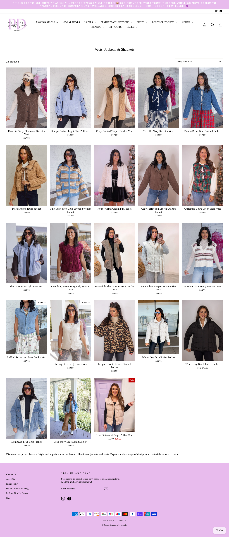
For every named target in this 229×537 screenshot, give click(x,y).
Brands (96, 27)
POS (104, 525)
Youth (186, 22)
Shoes (141, 22)
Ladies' (89, 22)
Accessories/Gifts (163, 22)
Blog (8, 498)
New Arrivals (71, 22)
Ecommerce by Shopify (118, 525)
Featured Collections (115, 22)
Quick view (26, 124)
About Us (10, 479)
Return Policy (12, 484)
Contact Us (11, 474)
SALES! (131, 27)
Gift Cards (115, 27)
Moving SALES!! (46, 22)
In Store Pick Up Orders (17, 493)
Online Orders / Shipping (17, 488)
